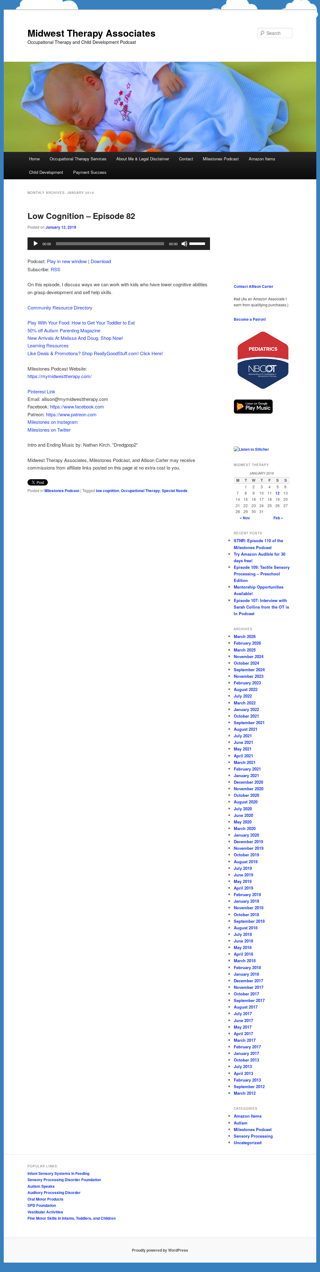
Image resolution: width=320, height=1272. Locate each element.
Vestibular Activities (45, 1212)
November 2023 (248, 676)
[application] (119, 243)
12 (277, 493)
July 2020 (243, 809)
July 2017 (243, 1013)
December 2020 (248, 782)
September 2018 (249, 921)
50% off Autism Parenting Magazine (64, 330)
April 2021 (243, 756)
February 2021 (247, 769)
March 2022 (245, 703)
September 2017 (249, 1000)
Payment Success (90, 172)
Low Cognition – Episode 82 (81, 215)
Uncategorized (248, 1142)
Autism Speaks (41, 1186)
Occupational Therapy (140, 490)
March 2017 (245, 1040)
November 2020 (248, 789)
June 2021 (243, 742)
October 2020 (246, 795)
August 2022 (246, 689)
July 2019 (243, 868)
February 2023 (247, 683)
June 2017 (243, 1020)
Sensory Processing (253, 1136)
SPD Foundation (42, 1205)
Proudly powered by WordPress (160, 1250)
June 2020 (243, 815)
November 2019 (248, 848)
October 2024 (246, 663)
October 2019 (246, 855)
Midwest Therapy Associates (92, 32)
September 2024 (249, 669)
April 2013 (243, 1073)
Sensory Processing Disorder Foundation (64, 1179)
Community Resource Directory (60, 307)
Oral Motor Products (45, 1199)
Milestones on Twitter (49, 429)
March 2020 (245, 828)
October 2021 (246, 716)
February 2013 (247, 1080)
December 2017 (248, 981)
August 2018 (246, 928)
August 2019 (246, 861)
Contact (186, 159)
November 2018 (248, 908)
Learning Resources (48, 345)
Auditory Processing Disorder (54, 1192)
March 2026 (245, 636)
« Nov (245, 518)
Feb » (278, 518)
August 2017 (246, 1007)
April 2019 (243, 888)
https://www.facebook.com (77, 406)
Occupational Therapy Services (78, 159)
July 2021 (243, 736)
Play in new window (67, 261)
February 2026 (247, 643)
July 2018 (243, 934)
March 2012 (245, 1093)
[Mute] (184, 244)
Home (34, 159)
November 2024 (248, 656)
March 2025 (245, 650)
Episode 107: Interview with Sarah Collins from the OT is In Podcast (261, 606)
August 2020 (246, 802)
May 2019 (243, 881)
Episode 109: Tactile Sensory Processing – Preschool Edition (262, 573)
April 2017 (243, 1033)
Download (101, 261)
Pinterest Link (41, 391)
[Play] (35, 244)
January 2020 (246, 835)
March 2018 (245, 960)
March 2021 (245, 762)
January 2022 (246, 709)
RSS (55, 269)
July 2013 (243, 1066)
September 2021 (249, 722)
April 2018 (243, 954)
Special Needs (175, 490)
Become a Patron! (250, 319)
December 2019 (248, 841)
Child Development (46, 172)
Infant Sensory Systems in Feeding (58, 1173)
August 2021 (246, 729)
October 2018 (246, 914)
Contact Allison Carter (253, 286)
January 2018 (246, 974)
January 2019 (246, 901)
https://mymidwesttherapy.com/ (60, 376)
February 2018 (247, 967)
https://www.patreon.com (71, 414)
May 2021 (243, 749)
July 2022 (243, 696)
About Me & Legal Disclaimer (142, 159)
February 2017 (247, 1047)
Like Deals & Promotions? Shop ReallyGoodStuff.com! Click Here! (95, 353)
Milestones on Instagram (53, 421)
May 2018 (243, 947)
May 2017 (243, 1027)
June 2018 (243, 941)
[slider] (198, 243)
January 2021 (246, 775)
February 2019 (247, 894)
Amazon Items (262, 159)
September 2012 (249, 1086)
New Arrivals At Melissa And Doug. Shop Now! (75, 338)
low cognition (107, 490)
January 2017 (246, 1053)
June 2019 (243, 875)
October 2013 (246, 1060)
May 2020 (243, 822)
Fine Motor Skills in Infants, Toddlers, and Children (72, 1218)
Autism (241, 1123)
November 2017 (248, 987)
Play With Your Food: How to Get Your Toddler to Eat (81, 322)
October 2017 (246, 994)
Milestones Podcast (221, 159)
